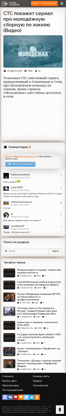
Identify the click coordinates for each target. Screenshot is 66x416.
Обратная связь (10, 385)
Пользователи (40, 385)
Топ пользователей (12, 390)
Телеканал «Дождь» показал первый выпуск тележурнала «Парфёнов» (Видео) (39, 363)
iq (12, 214)
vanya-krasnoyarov (21, 202)
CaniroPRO (17, 187)
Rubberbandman (20, 174)
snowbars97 (17, 226)
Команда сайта (41, 376)
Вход (35, 3)
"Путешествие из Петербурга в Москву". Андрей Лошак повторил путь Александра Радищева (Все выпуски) (37, 311)
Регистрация (49, 3)
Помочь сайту (9, 381)
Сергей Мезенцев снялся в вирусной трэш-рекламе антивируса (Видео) (39, 283)
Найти (55, 251)
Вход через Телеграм (22, 164)
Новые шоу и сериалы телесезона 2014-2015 (37, 323)
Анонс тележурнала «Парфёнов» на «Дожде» (38, 350)
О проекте (8, 376)
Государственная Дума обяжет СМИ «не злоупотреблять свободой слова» (38, 337)
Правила (37, 381)
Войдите (9, 156)
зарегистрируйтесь (27, 156)
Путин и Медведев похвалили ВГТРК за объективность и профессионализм (38, 297)
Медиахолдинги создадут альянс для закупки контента (39, 271)
